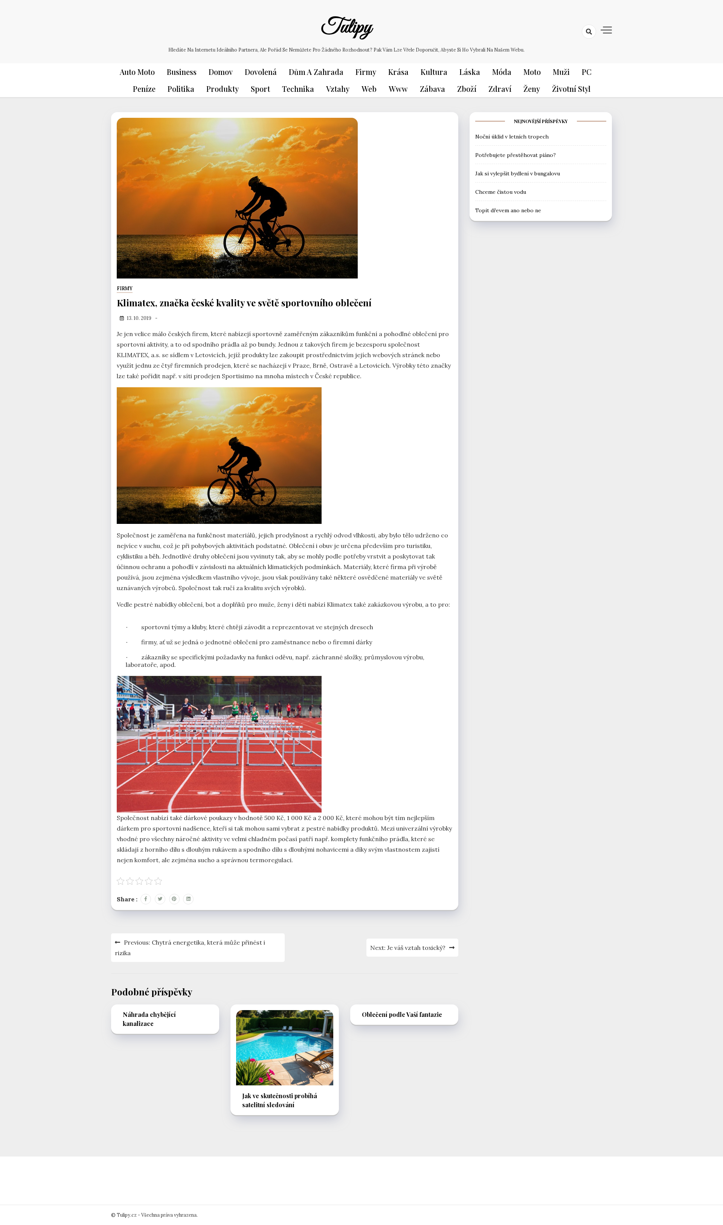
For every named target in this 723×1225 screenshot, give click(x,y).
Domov (221, 72)
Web (369, 89)
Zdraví (499, 89)
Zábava (432, 89)
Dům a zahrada (316, 72)
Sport (260, 89)
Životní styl (571, 89)
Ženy (531, 89)
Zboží (466, 89)
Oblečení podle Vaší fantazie (402, 1014)
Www (398, 89)
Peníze (144, 89)
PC (587, 72)
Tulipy (346, 27)
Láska (469, 72)
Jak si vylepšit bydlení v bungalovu (517, 173)
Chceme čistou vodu (500, 191)
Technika (298, 89)
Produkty (222, 89)
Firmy (365, 72)
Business (182, 72)
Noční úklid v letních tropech (512, 136)
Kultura (434, 72)
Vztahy (337, 89)
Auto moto (137, 72)
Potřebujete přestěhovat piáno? (515, 154)
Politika (181, 89)
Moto (532, 72)
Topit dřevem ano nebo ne (508, 210)
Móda (501, 72)
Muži (561, 72)
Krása (398, 72)
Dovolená (261, 72)
